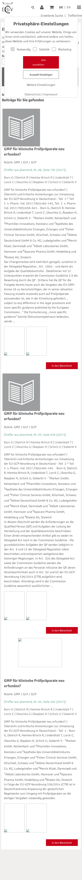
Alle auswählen (39, 62)
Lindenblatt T (63, 178)
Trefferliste (75, 16)
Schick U (55, 182)
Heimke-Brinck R (41, 178)
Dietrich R (21, 178)
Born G (8, 178)
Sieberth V (70, 182)
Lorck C (9, 182)
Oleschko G (23, 182)
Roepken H (40, 182)
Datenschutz (33, 94)
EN (69, 7)
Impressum (50, 94)
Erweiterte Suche (52, 16)
